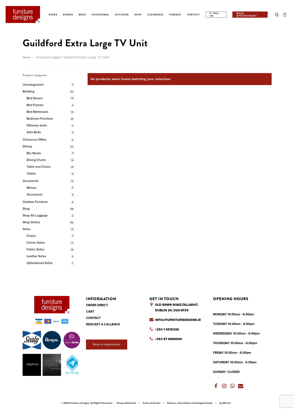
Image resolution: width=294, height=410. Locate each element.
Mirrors (31, 188)
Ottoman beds (37, 125)
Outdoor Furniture (35, 202)
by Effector (225, 403)
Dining (68, 14)
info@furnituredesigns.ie (178, 320)
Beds (82, 14)
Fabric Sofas (35, 249)
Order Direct (97, 305)
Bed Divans (35, 98)
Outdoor (122, 14)
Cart (90, 312)
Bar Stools (34, 153)
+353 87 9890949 (168, 339)
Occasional (100, 14)
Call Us (214, 14)
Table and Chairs (38, 167)
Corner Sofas (36, 243)
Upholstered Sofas (39, 263)
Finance (175, 14)
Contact (193, 14)
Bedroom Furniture (40, 119)
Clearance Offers (34, 140)
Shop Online (31, 222)
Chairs (31, 236)
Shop (138, 14)
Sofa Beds (34, 132)
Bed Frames (35, 105)
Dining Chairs (36, 160)
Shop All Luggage (35, 215)
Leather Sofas (36, 256)
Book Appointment (246, 14)
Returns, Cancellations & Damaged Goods (190, 403)
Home (26, 57)
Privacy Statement (126, 403)
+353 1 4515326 (167, 330)
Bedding (28, 91)
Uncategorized (33, 85)
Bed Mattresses (37, 112)
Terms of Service (152, 403)
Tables (31, 174)
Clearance (155, 14)
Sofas (53, 14)
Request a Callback (103, 324)
